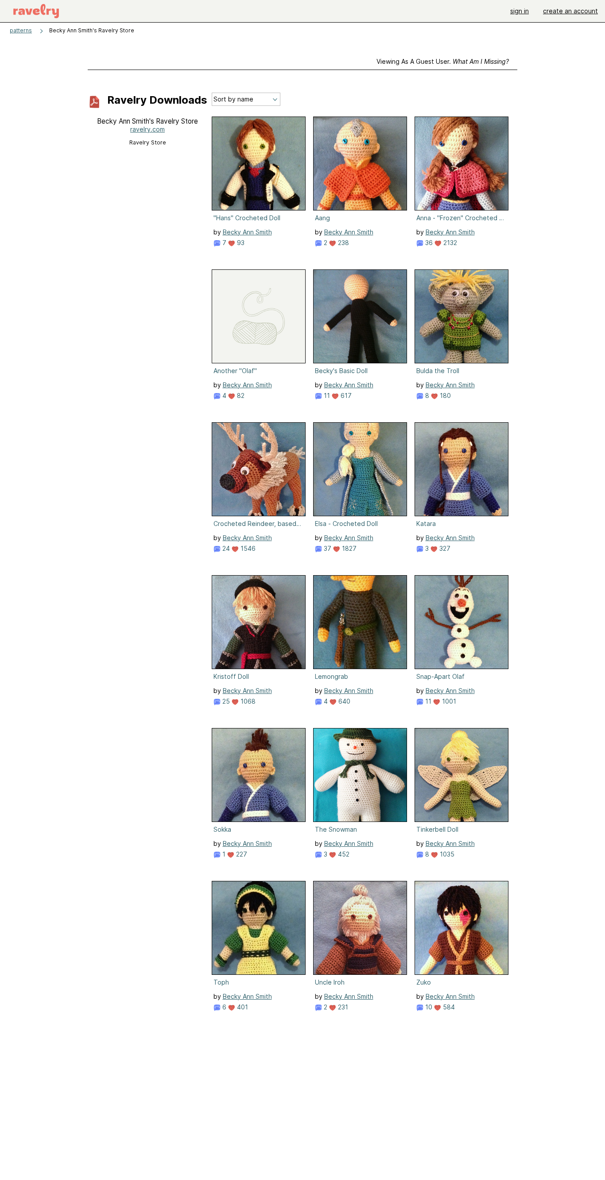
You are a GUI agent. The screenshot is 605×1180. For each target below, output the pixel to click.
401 (241, 1007)
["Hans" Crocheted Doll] (259, 163)
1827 (348, 548)
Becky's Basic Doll (341, 370)
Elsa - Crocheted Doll (346, 523)
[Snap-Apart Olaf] (461, 622)
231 (342, 1007)
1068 (247, 701)
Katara (426, 523)
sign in (519, 11)
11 (326, 395)
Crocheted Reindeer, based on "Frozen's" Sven (257, 523)
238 (342, 242)
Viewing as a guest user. (442, 61)
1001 (448, 701)
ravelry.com (147, 129)
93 (239, 242)
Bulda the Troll (437, 370)
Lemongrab (331, 676)
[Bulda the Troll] (461, 316)
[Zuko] (461, 928)
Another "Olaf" (235, 370)
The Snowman (336, 829)
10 (427, 1007)
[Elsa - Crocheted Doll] (360, 469)
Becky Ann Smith (247, 232)
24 (225, 548)
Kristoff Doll (231, 676)
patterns (21, 30)
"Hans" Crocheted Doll (246, 218)
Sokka (222, 829)
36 (428, 242)
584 (448, 1007)
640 (343, 701)
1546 (247, 548)
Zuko (423, 982)
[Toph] (259, 928)
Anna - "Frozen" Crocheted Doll (460, 218)
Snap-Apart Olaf (440, 676)
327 (444, 548)
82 (239, 395)
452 (342, 854)
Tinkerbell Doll (437, 829)
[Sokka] (259, 775)
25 (225, 701)
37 (326, 548)
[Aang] (360, 163)
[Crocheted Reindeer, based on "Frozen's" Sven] (259, 469)
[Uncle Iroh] (360, 928)
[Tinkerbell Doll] (461, 775)
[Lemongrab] (360, 622)
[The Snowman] (360, 775)
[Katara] (461, 469)
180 (444, 395)
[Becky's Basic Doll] (360, 316)
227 (240, 854)
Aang (322, 218)
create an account (570, 11)
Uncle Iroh (330, 982)
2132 (449, 242)
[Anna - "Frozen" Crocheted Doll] (461, 163)
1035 (446, 854)
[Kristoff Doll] (259, 622)
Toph (221, 982)
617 (345, 395)
